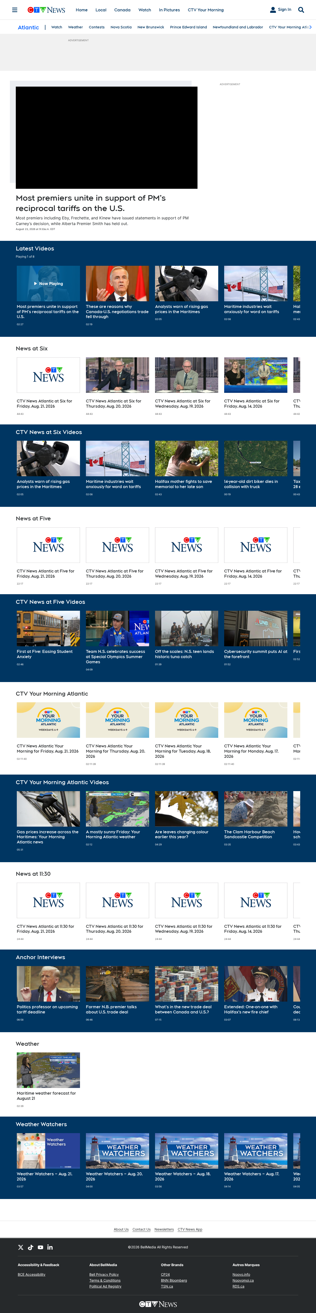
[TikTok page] (31, 1247)
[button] (290, 296)
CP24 (165, 1274)
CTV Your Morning (206, 10)
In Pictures (169, 10)
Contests (97, 27)
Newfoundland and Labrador (238, 27)
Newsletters (164, 1229)
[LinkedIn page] (50, 1247)
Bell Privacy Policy (104, 1274)
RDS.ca (238, 1286)
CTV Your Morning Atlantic (292, 27)
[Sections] (15, 10)
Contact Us (142, 1229)
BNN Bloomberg (174, 1280)
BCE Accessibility (31, 1274)
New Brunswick (151, 27)
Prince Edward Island (188, 27)
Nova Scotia (121, 27)
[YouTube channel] (40, 1247)
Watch (144, 10)
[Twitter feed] (21, 1247)
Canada (122, 10)
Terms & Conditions (104, 1280)
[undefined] (48, 296)
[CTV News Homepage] (46, 10)
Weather (75, 27)
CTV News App (190, 1229)
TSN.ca (167, 1286)
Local (101, 10)
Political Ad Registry (105, 1286)
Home (82, 10)
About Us (121, 1229)
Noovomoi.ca (243, 1280)
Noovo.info (241, 1274)
